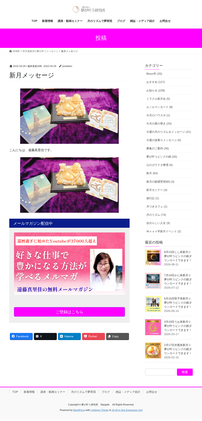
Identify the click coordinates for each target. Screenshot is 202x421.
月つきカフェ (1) (156, 206)
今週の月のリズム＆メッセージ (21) (168, 131)
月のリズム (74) (156, 214)
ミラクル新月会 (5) (158, 98)
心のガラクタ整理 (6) (159, 164)
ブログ (106, 391)
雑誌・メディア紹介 (128, 391)
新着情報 (29, 391)
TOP (15, 391)
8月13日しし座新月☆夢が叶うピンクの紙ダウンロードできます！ (178, 256)
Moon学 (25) (154, 73)
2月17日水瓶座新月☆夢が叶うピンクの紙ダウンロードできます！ (178, 349)
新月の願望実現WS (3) (160, 181)
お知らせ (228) (155, 90)
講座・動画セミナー (52, 391)
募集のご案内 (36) (157, 148)
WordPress (79, 410)
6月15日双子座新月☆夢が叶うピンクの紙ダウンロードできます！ (178, 302)
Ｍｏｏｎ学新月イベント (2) (163, 231)
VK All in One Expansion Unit (126, 410)
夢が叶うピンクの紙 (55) (161, 156)
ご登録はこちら (69, 312)
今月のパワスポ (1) (158, 115)
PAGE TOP (193, 404)
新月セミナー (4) (156, 189)
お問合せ (151, 391)
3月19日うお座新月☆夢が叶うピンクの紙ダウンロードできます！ (178, 326)
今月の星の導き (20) (159, 123)
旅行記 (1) (152, 198)
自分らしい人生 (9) (158, 223)
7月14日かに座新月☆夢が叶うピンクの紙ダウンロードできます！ (178, 279)
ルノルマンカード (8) (159, 107)
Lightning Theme (100, 410)
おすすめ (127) (155, 82)
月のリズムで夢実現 (83, 391)
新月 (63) (152, 173)
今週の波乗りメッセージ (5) (163, 140)
